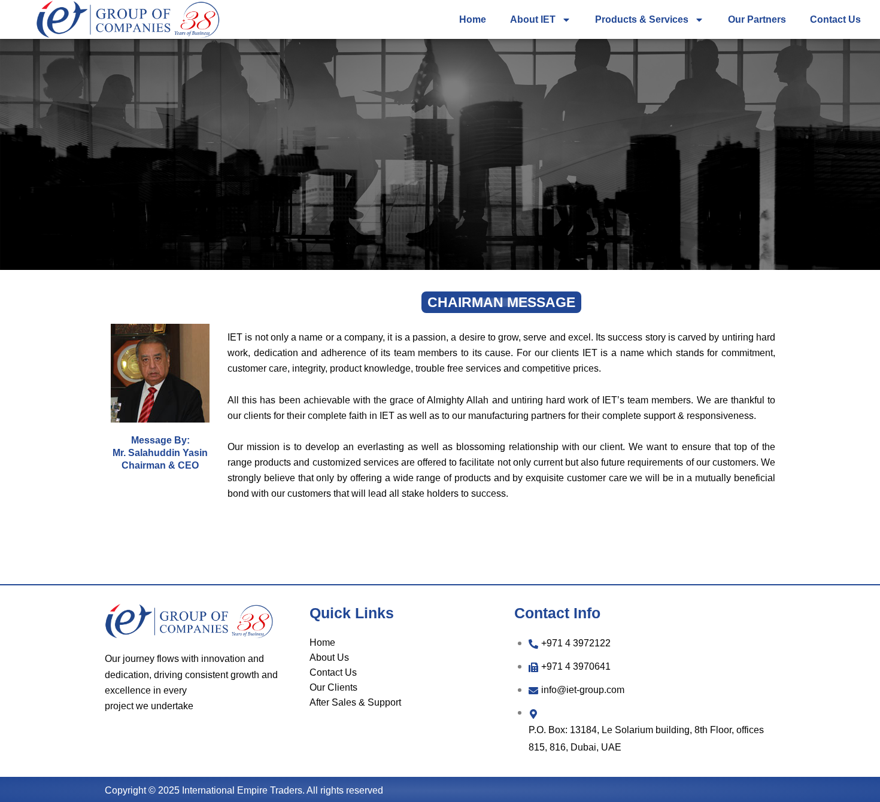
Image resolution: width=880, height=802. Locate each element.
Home (472, 19)
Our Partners (757, 19)
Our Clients (333, 687)
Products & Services (641, 19)
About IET (533, 19)
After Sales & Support (355, 702)
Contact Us (835, 19)
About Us (329, 657)
